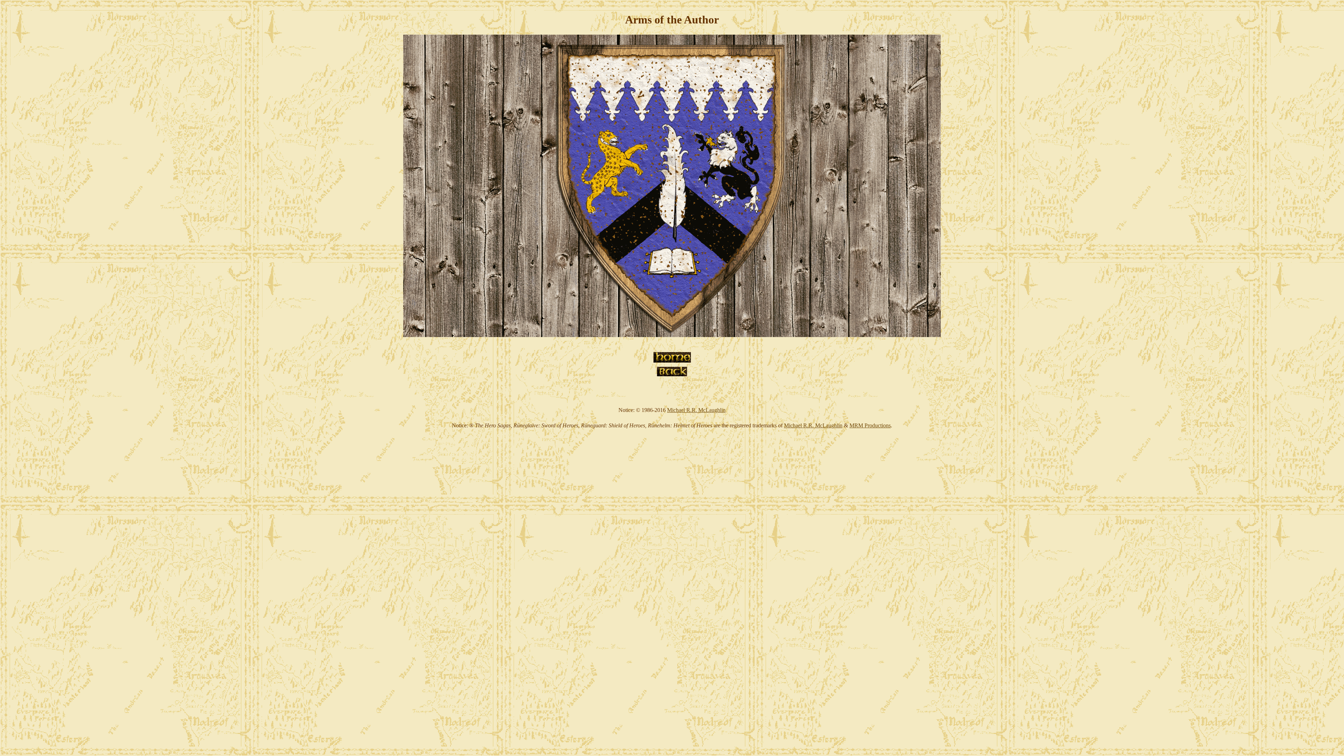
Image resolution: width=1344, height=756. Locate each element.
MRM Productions (870, 425)
